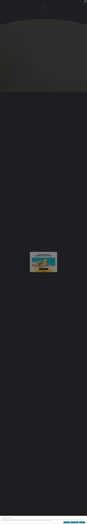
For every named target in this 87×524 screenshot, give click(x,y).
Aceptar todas (82, 522)
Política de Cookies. (48, 520)
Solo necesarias (67, 522)
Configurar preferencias (74, 522)
